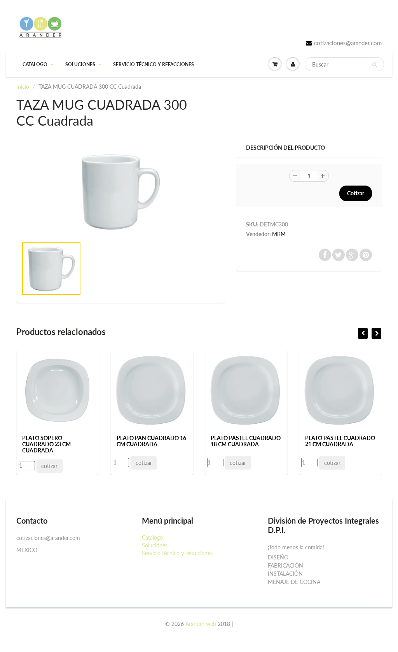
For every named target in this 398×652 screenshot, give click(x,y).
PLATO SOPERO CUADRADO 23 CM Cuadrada (46, 444)
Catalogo (35, 64)
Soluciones (80, 64)
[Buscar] (374, 64)
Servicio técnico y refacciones (153, 64)
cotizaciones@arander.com (348, 42)
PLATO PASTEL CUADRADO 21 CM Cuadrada (340, 441)
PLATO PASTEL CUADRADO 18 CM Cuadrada (246, 441)
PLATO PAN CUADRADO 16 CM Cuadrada (151, 441)
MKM (279, 234)
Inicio (22, 86)
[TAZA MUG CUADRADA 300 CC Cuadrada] (120, 191)
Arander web (200, 623)
